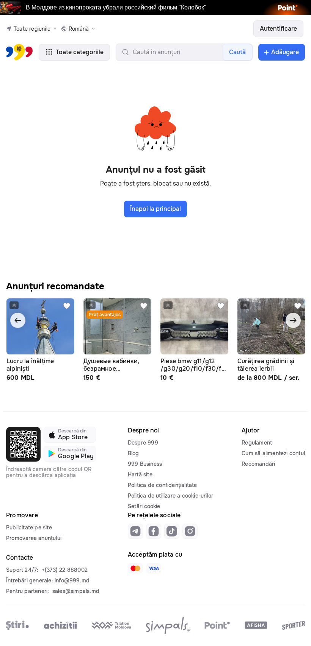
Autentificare (278, 29)
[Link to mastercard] (135, 568)
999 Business (145, 464)
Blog (133, 453)
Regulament (257, 443)
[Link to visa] (153, 568)
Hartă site (140, 474)
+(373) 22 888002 (65, 570)
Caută (237, 52)
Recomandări (258, 464)
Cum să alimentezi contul (273, 453)
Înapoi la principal (155, 209)
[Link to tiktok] (171, 531)
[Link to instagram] (190, 531)
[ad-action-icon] (66, 306)
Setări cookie (144, 506)
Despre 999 (143, 443)
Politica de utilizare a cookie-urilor (170, 496)
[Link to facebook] (153, 531)
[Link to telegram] (135, 531)
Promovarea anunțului (33, 538)
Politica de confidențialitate (162, 485)
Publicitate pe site (29, 527)
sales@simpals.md (75, 591)
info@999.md (72, 580)
